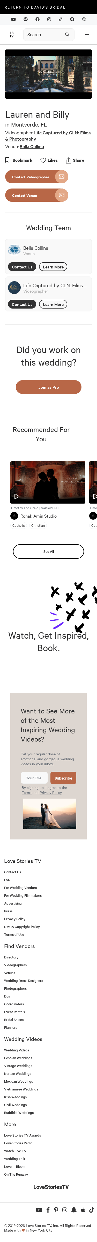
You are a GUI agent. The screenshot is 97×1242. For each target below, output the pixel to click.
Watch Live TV (15, 1150)
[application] (48, 73)
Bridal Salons (14, 1019)
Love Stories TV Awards (22, 1135)
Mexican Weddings (18, 1081)
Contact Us (22, 266)
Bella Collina (32, 146)
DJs (7, 996)
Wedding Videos (16, 1049)
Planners (10, 1027)
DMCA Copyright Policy (22, 926)
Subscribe (63, 778)
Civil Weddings (15, 1104)
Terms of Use (14, 934)
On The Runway (16, 1174)
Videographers (15, 964)
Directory (11, 957)
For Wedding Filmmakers (23, 895)
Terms (27, 792)
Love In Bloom (14, 1166)
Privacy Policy (51, 792)
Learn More (53, 266)
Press (8, 910)
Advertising (13, 903)
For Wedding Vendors (20, 887)
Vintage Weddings (18, 1065)
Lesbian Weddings (18, 1057)
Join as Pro (48, 387)
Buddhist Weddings (19, 1112)
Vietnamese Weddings (21, 1089)
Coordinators (14, 1003)
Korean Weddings (17, 1073)
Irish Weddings (15, 1096)
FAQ (7, 879)
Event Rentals (14, 1011)
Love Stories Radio (18, 1142)
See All (48, 551)
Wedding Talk (14, 1158)
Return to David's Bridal (35, 7)
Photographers (15, 988)
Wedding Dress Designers (23, 980)
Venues (9, 972)
